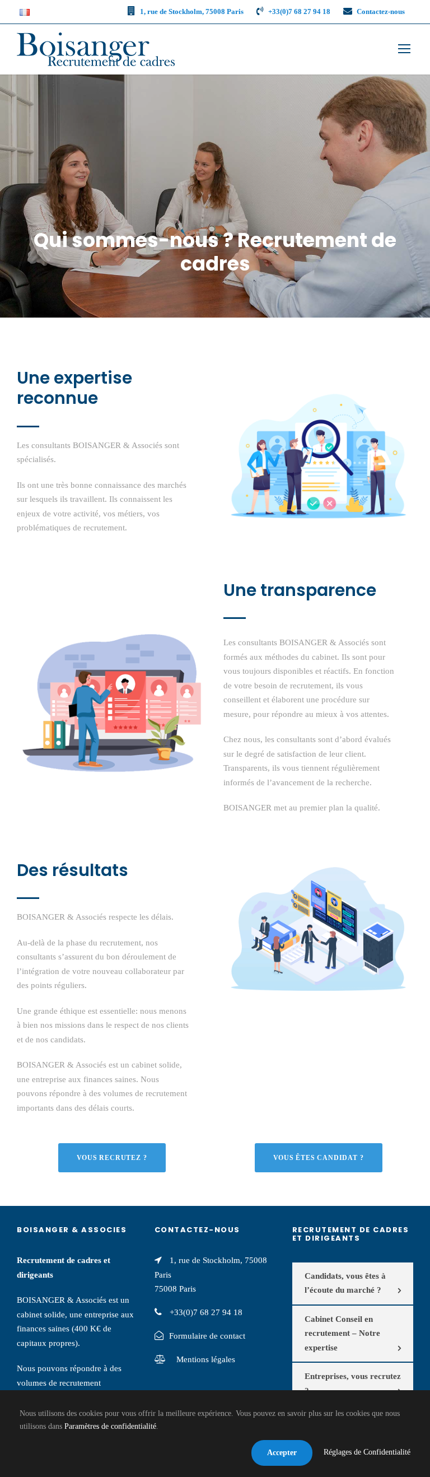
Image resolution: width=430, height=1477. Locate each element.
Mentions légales (204, 1359)
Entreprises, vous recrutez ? (353, 1383)
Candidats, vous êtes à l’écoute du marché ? (345, 1283)
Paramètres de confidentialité (110, 1426)
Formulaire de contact (207, 1335)
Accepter (282, 1452)
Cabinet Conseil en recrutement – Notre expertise (342, 1333)
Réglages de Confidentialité (367, 1452)
